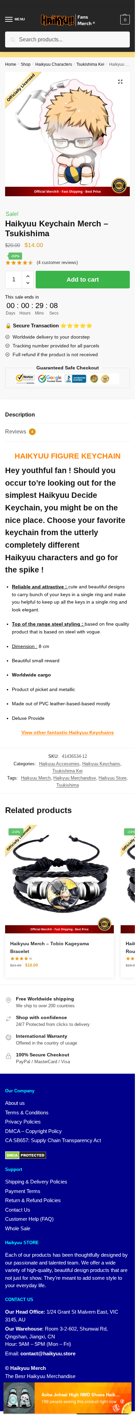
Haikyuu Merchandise (74, 778)
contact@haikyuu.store (47, 1353)
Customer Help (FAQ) (29, 1219)
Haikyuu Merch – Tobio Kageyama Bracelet (49, 947)
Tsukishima (67, 785)
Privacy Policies (23, 1122)
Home (10, 64)
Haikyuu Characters (53, 64)
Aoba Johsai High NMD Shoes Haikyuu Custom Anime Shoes (80, 1395)
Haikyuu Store (112, 778)
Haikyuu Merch (36, 778)
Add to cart (83, 279)
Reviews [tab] (19, 431)
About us (15, 1103)
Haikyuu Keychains (101, 763)
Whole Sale (17, 1228)
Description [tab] (20, 415)
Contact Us (17, 1210)
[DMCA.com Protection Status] (25, 1155)
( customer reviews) (57, 262)
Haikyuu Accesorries (59, 763)
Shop (26, 64)
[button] (120, 82)
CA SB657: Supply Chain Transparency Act (53, 1140)
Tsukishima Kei (90, 64)
